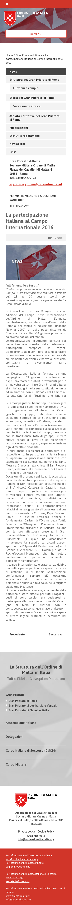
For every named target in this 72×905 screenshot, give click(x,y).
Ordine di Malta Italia (26, 20)
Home (9, 55)
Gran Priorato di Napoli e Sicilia (28, 710)
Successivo (56, 634)
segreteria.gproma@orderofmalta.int (35, 184)
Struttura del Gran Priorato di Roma (34, 79)
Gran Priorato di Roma (29, 55)
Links (12, 152)
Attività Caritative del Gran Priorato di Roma (34, 117)
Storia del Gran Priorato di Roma (32, 97)
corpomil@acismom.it (18, 866)
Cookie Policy (45, 831)
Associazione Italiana (21, 723)
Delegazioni (14, 737)
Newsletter (17, 143)
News (13, 71)
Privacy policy (26, 831)
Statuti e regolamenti (24, 135)
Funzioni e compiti (26, 88)
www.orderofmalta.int (18, 896)
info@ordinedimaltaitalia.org (36, 839)
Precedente (17, 634)
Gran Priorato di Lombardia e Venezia (32, 705)
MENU (37, 33)
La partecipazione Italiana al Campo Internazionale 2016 (34, 59)
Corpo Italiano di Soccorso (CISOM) (31, 750)
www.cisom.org (14, 877)
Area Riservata (36, 835)
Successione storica (27, 106)
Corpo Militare (16, 764)
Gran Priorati (15, 695)
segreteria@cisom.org (18, 881)
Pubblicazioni (18, 127)
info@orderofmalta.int (18, 899)
